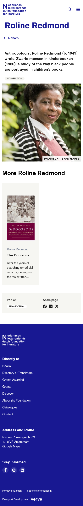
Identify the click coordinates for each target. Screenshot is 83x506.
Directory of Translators (17, 373)
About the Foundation (16, 400)
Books (6, 366)
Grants (6, 387)
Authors (13, 38)
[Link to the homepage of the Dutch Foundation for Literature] (14, 9)
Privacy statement (12, 490)
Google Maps (11, 446)
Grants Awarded (13, 380)
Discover (8, 394)
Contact (7, 414)
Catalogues (9, 407)
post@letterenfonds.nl (39, 490)
